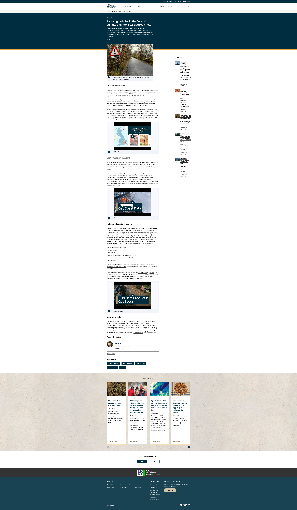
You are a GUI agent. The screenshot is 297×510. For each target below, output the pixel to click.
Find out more (111, 353)
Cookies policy (154, 487)
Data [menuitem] (152, 6)
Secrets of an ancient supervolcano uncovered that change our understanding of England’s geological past (185, 67)
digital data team (138, 332)
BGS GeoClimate (111, 100)
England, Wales (142, 272)
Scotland (152, 272)
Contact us (137, 485)
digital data (141, 363)
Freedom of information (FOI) (155, 493)
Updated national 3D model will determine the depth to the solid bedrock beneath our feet (159, 405)
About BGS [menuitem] (128, 6)
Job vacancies (137, 487)
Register (170, 490)
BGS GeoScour (111, 274)
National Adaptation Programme (141, 241)
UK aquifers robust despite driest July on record (184, 161)
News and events (167, 1)
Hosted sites (186, 1)
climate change (113, 363)
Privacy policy (154, 485)
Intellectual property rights (154, 498)
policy (123, 368)
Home (108, 11)
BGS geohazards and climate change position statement (127, 329)
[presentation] (108, 447)
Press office (110, 487)
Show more (113, 441)
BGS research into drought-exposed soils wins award (114, 403)
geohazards (112, 368)
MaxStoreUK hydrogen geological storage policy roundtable (184, 93)
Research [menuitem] (140, 6)
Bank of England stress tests (117, 90)
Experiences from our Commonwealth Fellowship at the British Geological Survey (185, 137)
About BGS (110, 485)
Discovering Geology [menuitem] (166, 6)
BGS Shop (178, 1)
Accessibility (123, 487)
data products (127, 363)
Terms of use (154, 490)
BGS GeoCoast (111, 174)
